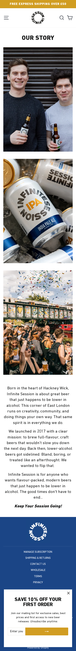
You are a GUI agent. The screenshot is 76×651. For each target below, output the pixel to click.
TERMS (38, 576)
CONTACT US (38, 564)
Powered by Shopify (38, 648)
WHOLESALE (38, 570)
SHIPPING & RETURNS (38, 558)
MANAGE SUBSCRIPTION (38, 552)
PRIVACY (38, 582)
